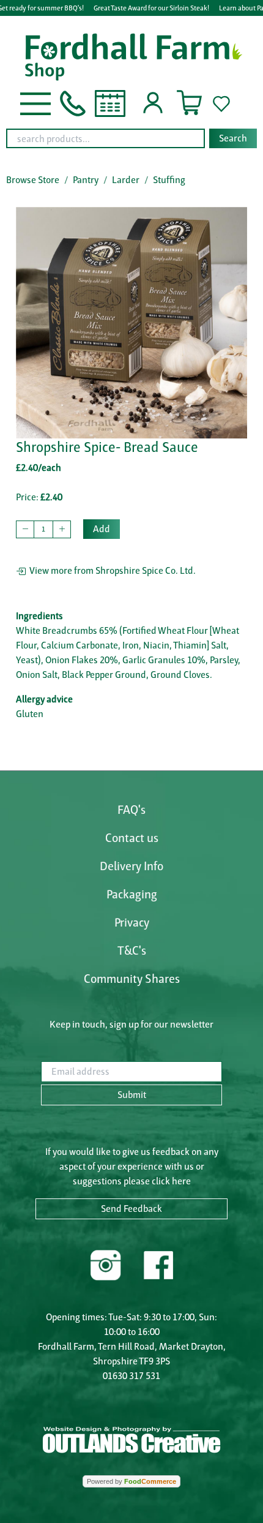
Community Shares (132, 978)
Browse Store (32, 180)
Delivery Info (131, 866)
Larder (125, 180)
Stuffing (169, 180)
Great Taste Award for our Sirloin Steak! (151, 7)
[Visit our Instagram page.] (106, 1263)
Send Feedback (131, 1208)
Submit (131, 1094)
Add (101, 529)
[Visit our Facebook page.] (158, 1263)
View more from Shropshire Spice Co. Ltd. (111, 570)
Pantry (85, 180)
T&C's (131, 950)
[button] (35, 102)
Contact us (131, 837)
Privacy (131, 922)
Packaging (131, 894)
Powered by (131, 1481)
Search (233, 138)
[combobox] (131, 138)
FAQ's (131, 809)
